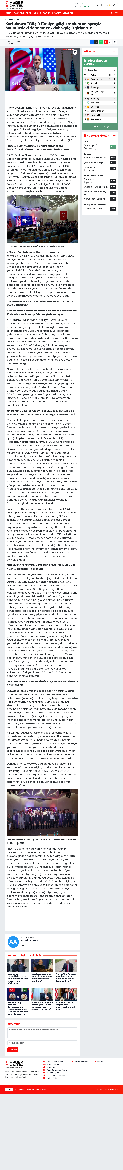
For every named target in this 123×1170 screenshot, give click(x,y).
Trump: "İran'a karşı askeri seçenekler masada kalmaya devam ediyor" (65, 977)
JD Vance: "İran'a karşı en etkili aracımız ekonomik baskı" (65, 1006)
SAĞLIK (37, 13)
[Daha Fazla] (106, 42)
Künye (100, 1062)
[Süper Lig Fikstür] (114, 135)
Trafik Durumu (53, 1067)
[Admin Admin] (13, 941)
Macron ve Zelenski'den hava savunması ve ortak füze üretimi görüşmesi (17, 979)
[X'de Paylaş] (96, 42)
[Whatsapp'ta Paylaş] (101, 42)
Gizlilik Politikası (81, 1062)
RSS (10, 1089)
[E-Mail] (23, 946)
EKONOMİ (19, 13)
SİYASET (56, 13)
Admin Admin (29, 940)
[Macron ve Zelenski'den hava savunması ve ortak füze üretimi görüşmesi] (18, 965)
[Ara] (112, 13)
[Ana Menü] (116, 13)
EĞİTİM (46, 13)
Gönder (13, 1049)
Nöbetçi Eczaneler (55, 1062)
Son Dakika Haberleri (56, 1075)
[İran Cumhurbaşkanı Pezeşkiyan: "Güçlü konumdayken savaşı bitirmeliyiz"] (42, 993)
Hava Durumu (53, 1064)
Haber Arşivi (52, 1078)
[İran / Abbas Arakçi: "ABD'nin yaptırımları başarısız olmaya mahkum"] (42, 965)
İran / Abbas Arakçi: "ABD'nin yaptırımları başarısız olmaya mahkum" (42, 977)
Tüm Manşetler (53, 1072)
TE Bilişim (114, 1089)
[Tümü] (114, 51)
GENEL (8, 13)
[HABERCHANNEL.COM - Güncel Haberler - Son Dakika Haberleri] (14, 5)
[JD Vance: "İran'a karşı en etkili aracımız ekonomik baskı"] (66, 993)
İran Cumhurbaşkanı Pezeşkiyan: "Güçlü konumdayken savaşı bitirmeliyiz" (42, 1006)
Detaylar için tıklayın (99, 126)
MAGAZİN (68, 13)
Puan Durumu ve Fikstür (57, 1070)
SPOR (28, 13)
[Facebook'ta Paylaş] (92, 42)
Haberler (9, 19)
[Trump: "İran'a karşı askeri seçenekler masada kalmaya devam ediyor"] (66, 965)
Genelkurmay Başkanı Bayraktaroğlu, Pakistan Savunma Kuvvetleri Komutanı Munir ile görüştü (18, 1008)
